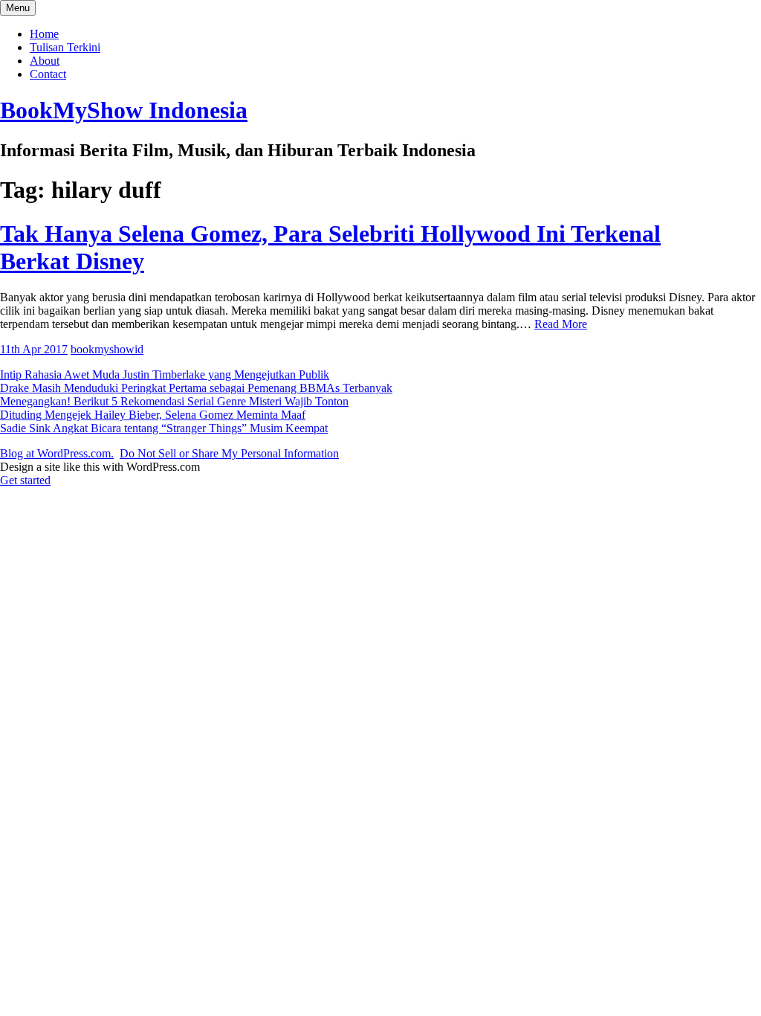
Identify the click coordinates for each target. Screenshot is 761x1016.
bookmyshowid (107, 349)
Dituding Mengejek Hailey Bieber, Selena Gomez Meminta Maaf (152, 414)
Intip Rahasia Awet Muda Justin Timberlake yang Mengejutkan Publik (164, 374)
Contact (48, 74)
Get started (25, 480)
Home (44, 34)
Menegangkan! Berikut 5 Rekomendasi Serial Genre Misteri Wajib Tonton (174, 401)
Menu (18, 7)
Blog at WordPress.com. (57, 453)
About (44, 60)
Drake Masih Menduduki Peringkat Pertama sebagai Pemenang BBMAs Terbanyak (196, 388)
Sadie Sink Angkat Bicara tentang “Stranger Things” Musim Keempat (164, 428)
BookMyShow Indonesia (123, 110)
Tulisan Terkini (65, 47)
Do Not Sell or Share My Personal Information (229, 453)
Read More (560, 324)
